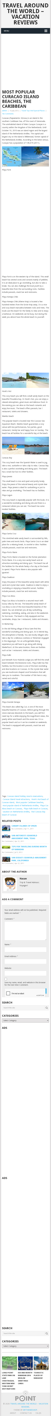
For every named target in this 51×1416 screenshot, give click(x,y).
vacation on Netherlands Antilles (16, 812)
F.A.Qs (38, 1413)
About (13, 1413)
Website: (8, 968)
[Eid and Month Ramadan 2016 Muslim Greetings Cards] (25, 1363)
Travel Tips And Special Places (33, 111)
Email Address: (11, 956)
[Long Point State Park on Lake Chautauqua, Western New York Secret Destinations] (9, 1363)
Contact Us (26, 1413)
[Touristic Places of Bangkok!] (41, 1363)
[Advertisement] (25, 63)
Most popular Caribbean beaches (29, 802)
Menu (6, 31)
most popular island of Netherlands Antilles (20, 805)
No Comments (8, 114)
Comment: (9, 919)
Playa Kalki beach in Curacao (36, 809)
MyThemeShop (30, 1410)
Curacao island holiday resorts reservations (25, 796)
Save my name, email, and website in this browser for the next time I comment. (25, 983)
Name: (7, 944)
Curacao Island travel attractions (16, 799)
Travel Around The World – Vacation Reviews (25, 14)
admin (4, 111)
